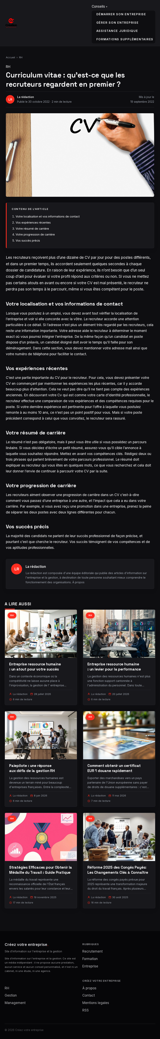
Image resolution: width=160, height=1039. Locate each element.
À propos (78, 582)
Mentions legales (95, 1003)
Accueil (10, 57)
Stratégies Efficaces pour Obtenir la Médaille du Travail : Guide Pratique (40, 870)
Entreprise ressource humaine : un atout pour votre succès (35, 667)
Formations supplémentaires (124, 39)
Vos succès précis (28, 240)
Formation (90, 959)
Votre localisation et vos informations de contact (48, 216)
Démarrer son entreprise (121, 14)
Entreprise (90, 966)
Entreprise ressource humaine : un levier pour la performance (114, 667)
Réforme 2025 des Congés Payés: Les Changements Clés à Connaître (117, 870)
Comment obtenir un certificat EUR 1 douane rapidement (114, 768)
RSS (85, 1010)
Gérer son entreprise (117, 22)
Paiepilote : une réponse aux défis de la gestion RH (32, 768)
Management (15, 1003)
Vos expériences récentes (33, 222)
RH (20, 57)
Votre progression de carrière (35, 234)
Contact (88, 995)
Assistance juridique (117, 30)
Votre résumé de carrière (32, 228)
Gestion (11, 995)
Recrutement (92, 951)
